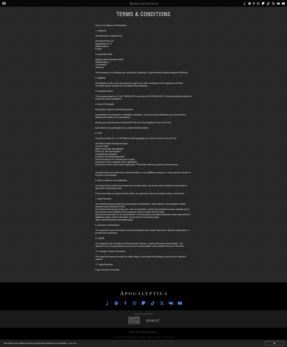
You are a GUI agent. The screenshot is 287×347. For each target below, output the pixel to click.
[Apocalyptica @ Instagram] (258, 3)
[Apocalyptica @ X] (273, 3)
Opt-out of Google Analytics (144, 332)
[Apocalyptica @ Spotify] (249, 3)
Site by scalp (168, 337)
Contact (142, 337)
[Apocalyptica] (143, 3)
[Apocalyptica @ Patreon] (263, 3)
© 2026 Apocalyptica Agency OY (125, 337)
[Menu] (4, 3)
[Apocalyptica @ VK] (278, 3)
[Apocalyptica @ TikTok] (268, 3)
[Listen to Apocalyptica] (244, 3)
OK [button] (274, 343)
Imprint (151, 337)
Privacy (158, 337)
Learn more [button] (72, 343)
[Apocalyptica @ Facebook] (254, 3)
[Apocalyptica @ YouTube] (283, 3)
